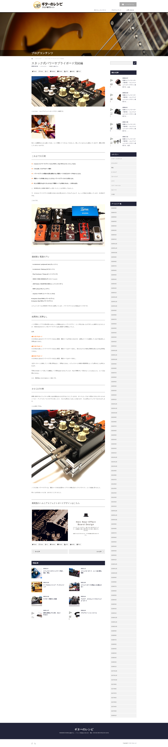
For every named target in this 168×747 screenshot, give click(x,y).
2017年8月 (113, 688)
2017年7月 (113, 693)
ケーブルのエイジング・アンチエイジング (53, 585)
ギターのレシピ (84, 729)
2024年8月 (113, 315)
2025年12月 (114, 243)
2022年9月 (113, 417)
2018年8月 (113, 635)
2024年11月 (114, 301)
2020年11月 (114, 515)
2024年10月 (114, 306)
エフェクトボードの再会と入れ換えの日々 (91, 585)
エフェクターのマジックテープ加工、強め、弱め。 (53, 572)
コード (112, 181)
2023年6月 (113, 377)
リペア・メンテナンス (116, 158)
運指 (112, 167)
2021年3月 (113, 497)
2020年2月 (113, 555)
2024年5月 (113, 328)
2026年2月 (113, 234)
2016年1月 (113, 715)
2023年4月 (113, 386)
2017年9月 (113, 684)
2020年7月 (113, 533)
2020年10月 (114, 519)
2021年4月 (113, 493)
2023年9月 (113, 364)
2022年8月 (113, 421)
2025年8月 (113, 261)
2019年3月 (113, 604)
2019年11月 (114, 568)
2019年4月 (113, 599)
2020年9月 (113, 524)
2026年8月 (113, 208)
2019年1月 (113, 613)
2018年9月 (113, 631)
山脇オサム (55, 66)
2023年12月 (114, 350)
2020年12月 (114, 510)
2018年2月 (113, 662)
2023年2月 (113, 395)
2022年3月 (113, 444)
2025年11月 (114, 248)
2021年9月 (113, 470)
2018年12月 (114, 617)
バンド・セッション (116, 185)
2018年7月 (113, 639)
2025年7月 (113, 266)
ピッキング (114, 172)
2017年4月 (113, 706)
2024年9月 (113, 310)
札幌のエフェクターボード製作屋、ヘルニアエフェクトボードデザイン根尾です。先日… (129, 142)
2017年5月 (113, 702)
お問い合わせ (130, 10)
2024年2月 (113, 341)
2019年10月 (114, 573)
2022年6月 (113, 430)
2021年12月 (114, 457)
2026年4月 (113, 226)
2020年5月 (113, 542)
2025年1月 (113, 292)
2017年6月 (113, 697)
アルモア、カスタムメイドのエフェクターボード (91, 599)
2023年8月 (113, 368)
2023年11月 (114, 355)
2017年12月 (114, 671)
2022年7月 (113, 426)
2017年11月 (114, 675)
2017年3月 (113, 711)
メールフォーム (129, 4)
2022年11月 (114, 408)
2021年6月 (113, 484)
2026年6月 (113, 217)
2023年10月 (114, 359)
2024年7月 (113, 319)
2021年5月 (113, 488)
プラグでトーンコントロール (89, 613)
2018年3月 (113, 657)
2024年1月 (113, 346)
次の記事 (99, 551)
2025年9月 (113, 257)
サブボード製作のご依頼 (50, 599)
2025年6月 (113, 270)
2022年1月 (113, 453)
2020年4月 (113, 546)
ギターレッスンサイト (100, 10)
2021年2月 (113, 501)
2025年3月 (113, 283)
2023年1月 (113, 399)
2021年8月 (113, 475)
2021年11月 (114, 461)
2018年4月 (113, 653)
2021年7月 (113, 479)
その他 (112, 194)
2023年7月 (113, 372)
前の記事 (37, 551)
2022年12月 (114, 404)
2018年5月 (113, 648)
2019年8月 (113, 582)
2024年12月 (114, 297)
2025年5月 (113, 274)
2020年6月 (113, 537)
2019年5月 (113, 595)
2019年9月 (113, 577)
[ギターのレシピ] (48, 5)
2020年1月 (113, 559)
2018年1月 (113, 666)
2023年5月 (113, 381)
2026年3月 (113, 230)
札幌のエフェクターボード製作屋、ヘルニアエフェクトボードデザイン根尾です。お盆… (129, 84)
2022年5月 (113, 435)
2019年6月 (113, 590)
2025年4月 (113, 279)
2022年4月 (113, 439)
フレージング (114, 176)
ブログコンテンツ (116, 10)
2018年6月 (113, 644)
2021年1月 (113, 506)
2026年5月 (113, 221)
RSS (35, 743)
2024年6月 (113, 323)
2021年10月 (114, 466)
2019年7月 (113, 586)
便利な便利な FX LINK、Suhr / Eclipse (52, 613)
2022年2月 (113, 448)
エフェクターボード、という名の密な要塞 (91, 572)
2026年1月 (113, 239)
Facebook (32, 743)
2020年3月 (113, 550)
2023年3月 (113, 390)
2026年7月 (113, 212)
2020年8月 (113, 528)
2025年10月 (114, 252)
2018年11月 (114, 622)
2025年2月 (113, 288)
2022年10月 (114, 412)
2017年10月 (114, 680)
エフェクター (38, 58)
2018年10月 (114, 626)
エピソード (114, 190)
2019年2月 (113, 608)
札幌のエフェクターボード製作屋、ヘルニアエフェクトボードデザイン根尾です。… (129, 98)
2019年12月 (114, 564)
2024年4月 (113, 332)
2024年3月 (113, 337)
